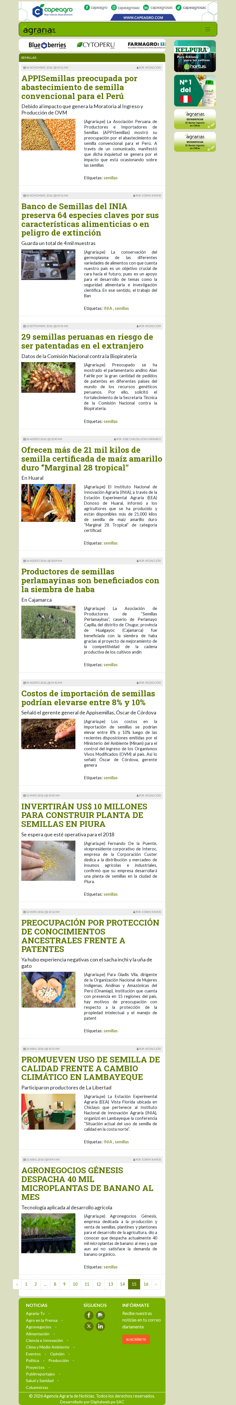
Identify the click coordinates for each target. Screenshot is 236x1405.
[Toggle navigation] (208, 29)
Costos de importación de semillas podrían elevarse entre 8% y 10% (88, 698)
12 (98, 1284)
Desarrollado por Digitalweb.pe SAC (92, 1401)
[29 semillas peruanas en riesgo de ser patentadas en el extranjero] (48, 377)
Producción (58, 1360)
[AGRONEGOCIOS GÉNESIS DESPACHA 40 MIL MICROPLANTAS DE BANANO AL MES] (48, 1232)
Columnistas (37, 1387)
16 (146, 1284)
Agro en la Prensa (42, 1320)
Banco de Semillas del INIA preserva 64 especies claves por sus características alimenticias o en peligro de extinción (90, 219)
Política (32, 1360)
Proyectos (35, 1367)
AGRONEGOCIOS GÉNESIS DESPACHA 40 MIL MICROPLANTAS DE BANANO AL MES (87, 1183)
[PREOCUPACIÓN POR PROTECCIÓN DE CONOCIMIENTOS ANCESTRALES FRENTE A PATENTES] (48, 989)
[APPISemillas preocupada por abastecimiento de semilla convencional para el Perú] (48, 133)
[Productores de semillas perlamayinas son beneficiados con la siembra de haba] (48, 621)
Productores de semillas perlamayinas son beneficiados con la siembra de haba (90, 580)
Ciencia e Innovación (44, 1340)
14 (122, 1284)
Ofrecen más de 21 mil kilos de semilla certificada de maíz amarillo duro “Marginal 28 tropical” (91, 458)
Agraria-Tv (35, 1313)
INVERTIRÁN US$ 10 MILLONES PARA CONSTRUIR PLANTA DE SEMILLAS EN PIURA (84, 815)
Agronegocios (38, 1326)
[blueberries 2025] (35, 45)
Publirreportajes (40, 1373)
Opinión (57, 1353)
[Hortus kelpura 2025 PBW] (195, 56)
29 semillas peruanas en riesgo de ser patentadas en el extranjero (87, 341)
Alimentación (38, 1333)
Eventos (33, 1353)
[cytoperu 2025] (84, 45)
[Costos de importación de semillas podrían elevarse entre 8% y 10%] (48, 733)
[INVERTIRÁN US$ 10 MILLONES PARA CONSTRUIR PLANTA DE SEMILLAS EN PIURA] (48, 860)
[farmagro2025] (139, 45)
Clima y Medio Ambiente (47, 1346)
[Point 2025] (195, 90)
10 (75, 1284)
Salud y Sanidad (40, 1380)
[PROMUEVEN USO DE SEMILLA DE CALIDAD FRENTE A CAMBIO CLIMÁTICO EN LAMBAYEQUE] (48, 1111)
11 (87, 1284)
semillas (111, 177)
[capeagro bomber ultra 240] (118, 11)
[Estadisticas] (195, 119)
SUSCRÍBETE (136, 1339)
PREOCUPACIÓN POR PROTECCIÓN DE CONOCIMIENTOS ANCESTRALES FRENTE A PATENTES (90, 935)
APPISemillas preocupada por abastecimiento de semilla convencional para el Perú (79, 87)
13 (110, 1284)
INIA (108, 308)
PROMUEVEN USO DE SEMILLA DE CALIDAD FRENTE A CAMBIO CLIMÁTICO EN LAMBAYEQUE (90, 1068)
